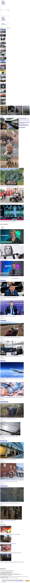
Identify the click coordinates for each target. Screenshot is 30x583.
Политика (3, 280)
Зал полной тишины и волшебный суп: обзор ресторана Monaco (8, 459)
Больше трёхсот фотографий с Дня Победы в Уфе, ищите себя (8, 543)
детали (1, 116)
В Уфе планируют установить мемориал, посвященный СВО (8, 520)
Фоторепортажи (22, 127)
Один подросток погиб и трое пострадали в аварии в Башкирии (8, 418)
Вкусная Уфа (3, 3)
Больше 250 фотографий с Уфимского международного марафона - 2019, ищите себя (10, 552)
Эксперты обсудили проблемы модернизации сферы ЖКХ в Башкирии (24, 118)
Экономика (3, 1)
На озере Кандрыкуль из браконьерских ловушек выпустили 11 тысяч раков (9, 186)
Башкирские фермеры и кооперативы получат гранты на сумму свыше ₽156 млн (10, 337)
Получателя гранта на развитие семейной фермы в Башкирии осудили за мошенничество (11, 397)
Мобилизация (3, 20)
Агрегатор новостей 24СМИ (15, 278)
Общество (3, 2)
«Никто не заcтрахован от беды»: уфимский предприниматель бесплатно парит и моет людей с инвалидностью (24, 123)
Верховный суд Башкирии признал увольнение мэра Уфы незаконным (9, 297)
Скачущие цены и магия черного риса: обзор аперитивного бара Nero (9, 481)
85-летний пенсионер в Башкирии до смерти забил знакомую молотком (9, 436)
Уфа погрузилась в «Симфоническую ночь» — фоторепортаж (8, 221)
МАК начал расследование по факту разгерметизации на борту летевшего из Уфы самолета (11, 378)
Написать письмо (4, 24)
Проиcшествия (4, 401)
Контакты (3, 23)
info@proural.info (11, 570)
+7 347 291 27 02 (2, 570)
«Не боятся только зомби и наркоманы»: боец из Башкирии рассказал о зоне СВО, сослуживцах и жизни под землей (24, 125)
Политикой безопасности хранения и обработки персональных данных (16, 580)
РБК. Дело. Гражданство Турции (4, 277)
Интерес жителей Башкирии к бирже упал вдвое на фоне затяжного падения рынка (10, 356)
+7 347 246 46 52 (7, 570)
